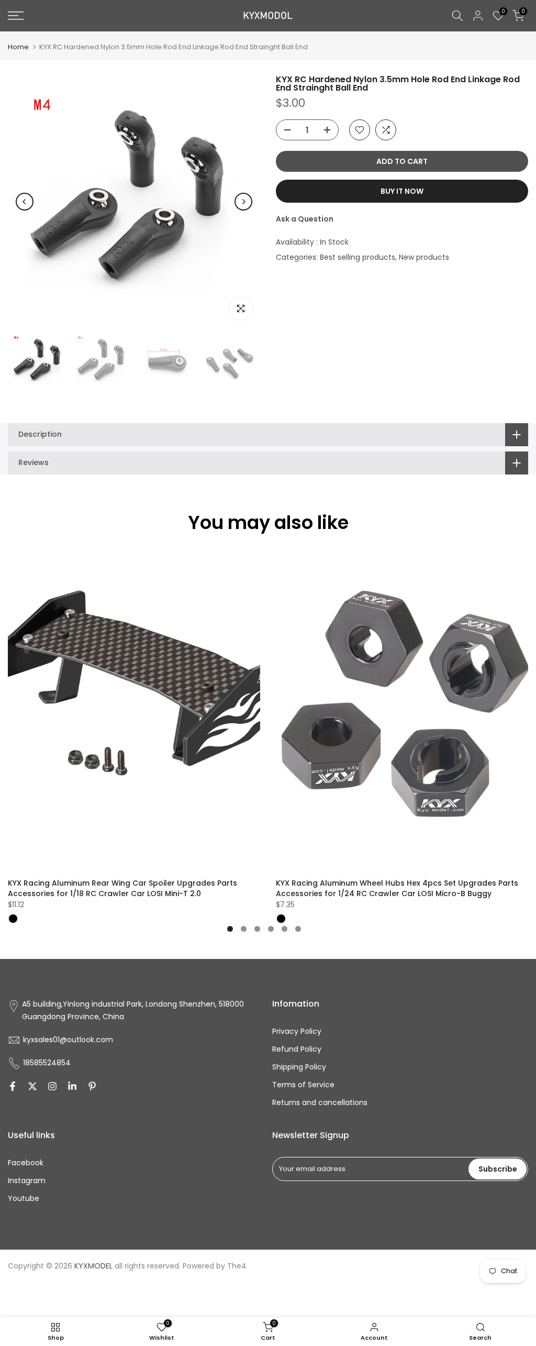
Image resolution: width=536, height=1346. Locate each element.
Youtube (23, 1198)
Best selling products (357, 257)
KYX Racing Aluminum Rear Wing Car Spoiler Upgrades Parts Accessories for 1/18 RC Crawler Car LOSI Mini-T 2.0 (122, 888)
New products (424, 257)
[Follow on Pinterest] (92, 1086)
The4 (237, 1266)
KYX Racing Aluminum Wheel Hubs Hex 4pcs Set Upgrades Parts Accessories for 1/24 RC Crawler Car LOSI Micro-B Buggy (397, 888)
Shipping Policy (299, 1067)
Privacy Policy (296, 1031)
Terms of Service (303, 1084)
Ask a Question (304, 219)
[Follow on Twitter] (32, 1086)
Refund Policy (296, 1049)
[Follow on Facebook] (12, 1086)
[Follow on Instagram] (52, 1086)
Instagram (27, 1180)
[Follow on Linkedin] (72, 1086)
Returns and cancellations (319, 1102)
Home (18, 46)
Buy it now (402, 191)
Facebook (25, 1162)
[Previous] (25, 202)
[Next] (243, 202)
